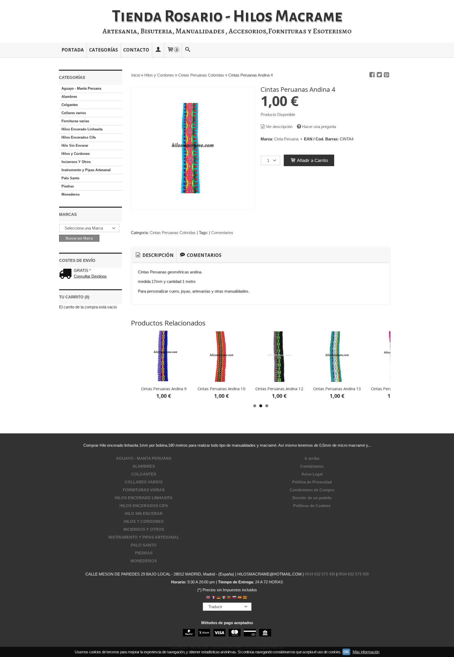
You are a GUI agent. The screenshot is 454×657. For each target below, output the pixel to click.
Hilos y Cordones (75, 154)
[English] (208, 597)
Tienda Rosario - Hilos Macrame (227, 16)
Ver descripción (279, 126)
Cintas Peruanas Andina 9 (164, 388)
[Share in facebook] (372, 75)
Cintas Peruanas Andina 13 (337, 388)
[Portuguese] (229, 597)
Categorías (103, 50)
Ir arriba (312, 458)
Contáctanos (312, 466)
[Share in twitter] (379, 75)
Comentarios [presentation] (203, 255)
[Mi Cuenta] (157, 50)
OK (346, 652)
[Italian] (224, 597)
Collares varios (73, 113)
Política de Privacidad (312, 482)
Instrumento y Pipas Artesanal (86, 170)
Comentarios (222, 232)
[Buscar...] (187, 50)
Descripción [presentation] (157, 255)
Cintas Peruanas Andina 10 (221, 388)
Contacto (136, 50)
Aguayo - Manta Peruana (81, 88)
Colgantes (69, 105)
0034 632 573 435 (320, 574)
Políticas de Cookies (312, 505)
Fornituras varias (75, 121)
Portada (72, 50)
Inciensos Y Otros (76, 162)
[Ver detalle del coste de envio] (66, 274)
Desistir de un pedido (312, 498)
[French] (213, 597)
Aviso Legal (312, 474)
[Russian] (234, 597)
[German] (218, 597)
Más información (366, 652)
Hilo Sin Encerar (74, 145)
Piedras (67, 186)
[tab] (154, 255)
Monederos (70, 194)
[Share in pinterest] (386, 75)
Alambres (69, 97)
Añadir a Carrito (312, 160)
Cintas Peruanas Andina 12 (279, 388)
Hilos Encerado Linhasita (81, 129)
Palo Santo (70, 178)
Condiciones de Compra (312, 490)
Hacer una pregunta (319, 126)
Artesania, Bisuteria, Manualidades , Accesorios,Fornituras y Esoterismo (227, 31)
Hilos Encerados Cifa (78, 137)
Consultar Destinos (90, 276)
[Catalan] (245, 597)
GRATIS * (82, 270)
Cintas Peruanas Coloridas (173, 232)
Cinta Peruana (286, 139)
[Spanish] (240, 597)
